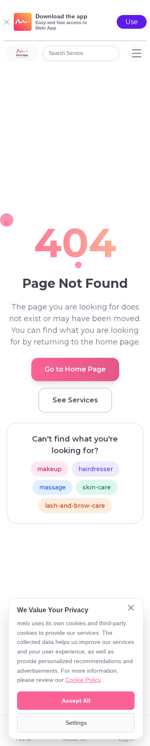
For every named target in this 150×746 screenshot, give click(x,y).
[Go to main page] (22, 53)
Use (131, 22)
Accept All (76, 700)
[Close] (131, 609)
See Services (75, 400)
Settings (76, 722)
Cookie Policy (83, 679)
